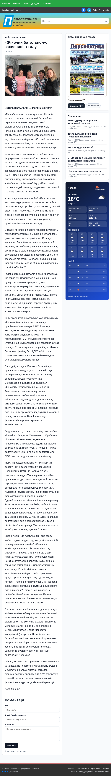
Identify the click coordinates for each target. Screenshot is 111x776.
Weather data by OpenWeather (78, 296)
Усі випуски (93, 106)
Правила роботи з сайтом (78, 768)
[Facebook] (83, 10)
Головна (6, 3)
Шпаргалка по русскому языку (84, 171)
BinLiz (5, 771)
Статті (25, 3)
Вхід (95, 10)
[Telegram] (89, 10)
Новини (16, 3)
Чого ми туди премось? (80, 147)
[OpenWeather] (100, 188)
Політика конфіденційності (82, 772)
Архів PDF (95, 768)
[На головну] (19, 21)
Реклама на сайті (102, 772)
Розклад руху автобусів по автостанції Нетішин (82, 122)
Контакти (47, 3)
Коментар (9, 724)
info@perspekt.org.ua (11, 10)
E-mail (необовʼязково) (16, 715)
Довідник (35, 3)
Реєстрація (104, 10)
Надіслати (11, 745)
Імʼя (6, 705)
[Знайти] (106, 21)
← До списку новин (15, 37)
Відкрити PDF (76, 106)
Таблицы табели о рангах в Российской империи (82, 135)
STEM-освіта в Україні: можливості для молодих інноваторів (86, 159)
